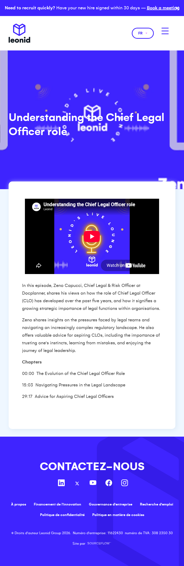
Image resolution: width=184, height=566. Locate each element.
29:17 (27, 396)
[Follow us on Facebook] (109, 483)
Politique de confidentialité (62, 515)
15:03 (27, 385)
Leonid (19, 33)
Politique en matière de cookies (118, 515)
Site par (92, 543)
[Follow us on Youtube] (93, 483)
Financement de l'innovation (57, 504)
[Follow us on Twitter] (77, 483)
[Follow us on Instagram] (125, 483)
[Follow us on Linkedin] (61, 483)
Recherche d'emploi (156, 504)
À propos (18, 504)
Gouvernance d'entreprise (110, 504)
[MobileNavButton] (165, 31)
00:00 (28, 373)
